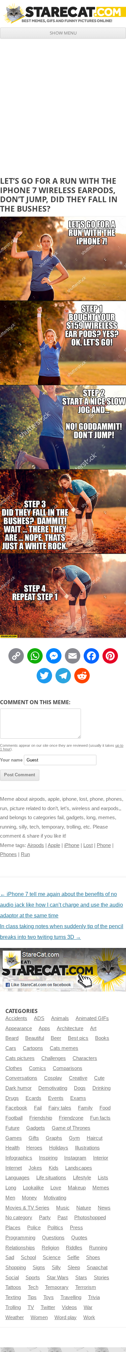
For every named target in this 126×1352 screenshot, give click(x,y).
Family (85, 1108)
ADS (39, 1018)
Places (12, 1227)
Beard (11, 1038)
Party (45, 1217)
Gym (74, 1138)
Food (105, 1108)
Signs (39, 1267)
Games (13, 1138)
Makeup (77, 1187)
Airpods (35, 845)
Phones (8, 854)
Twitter (48, 1307)
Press (76, 1227)
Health (12, 1147)
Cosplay (53, 1078)
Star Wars (58, 1277)
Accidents (16, 1018)
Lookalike (33, 1187)
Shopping (15, 1267)
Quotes (79, 1237)
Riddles (74, 1247)
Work (89, 1317)
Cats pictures (20, 1058)
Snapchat (97, 1267)
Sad (9, 1257)
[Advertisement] (63, 105)
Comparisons (67, 1068)
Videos (69, 1307)
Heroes (34, 1147)
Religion (50, 1247)
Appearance (18, 1028)
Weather (14, 1317)
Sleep (74, 1267)
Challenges (53, 1058)
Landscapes (78, 1168)
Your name (11, 760)
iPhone (71, 845)
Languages (17, 1177)
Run (25, 854)
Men (10, 1197)
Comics (37, 1068)
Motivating (55, 1197)
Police (34, 1227)
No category (18, 1217)
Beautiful (34, 1038)
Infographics (18, 1158)
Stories (101, 1277)
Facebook (16, 1108)
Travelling (70, 1297)
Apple (54, 845)
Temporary (57, 1287)
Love (55, 1187)
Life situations (51, 1177)
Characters (85, 1058)
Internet (13, 1168)
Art (93, 1028)
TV (31, 1307)
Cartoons (33, 1048)
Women (39, 1317)
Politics (55, 1227)
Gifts (34, 1138)
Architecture (70, 1028)
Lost (88, 845)
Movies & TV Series (27, 1207)
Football (14, 1118)
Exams (78, 1098)
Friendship (40, 1118)
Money (29, 1197)
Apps (44, 1028)
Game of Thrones (71, 1128)
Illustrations (87, 1147)
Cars (10, 1048)
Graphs (54, 1138)
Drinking (101, 1088)
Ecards (33, 1098)
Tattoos (13, 1287)
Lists (103, 1177)
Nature (83, 1207)
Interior (100, 1158)
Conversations (21, 1078)
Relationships (20, 1247)
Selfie (73, 1257)
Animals (60, 1018)
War (88, 1307)
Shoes (93, 1257)
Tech (33, 1287)
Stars (81, 1277)
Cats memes (64, 1048)
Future (12, 1128)
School (28, 1257)
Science (51, 1257)
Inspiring (48, 1158)
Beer (56, 1038)
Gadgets (35, 1128)
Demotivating (52, 1088)
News (104, 1207)
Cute (99, 1078)
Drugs (12, 1098)
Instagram (75, 1158)
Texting (13, 1297)
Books (102, 1038)
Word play (65, 1317)
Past (62, 1217)
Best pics (78, 1038)
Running (98, 1247)
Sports (33, 1277)
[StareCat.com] (63, 13)
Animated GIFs (92, 1018)
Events (56, 1098)
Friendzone (71, 1118)
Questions (53, 1237)
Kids (53, 1168)
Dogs (80, 1088)
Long (10, 1187)
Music (63, 1207)
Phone (104, 845)
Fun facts (100, 1118)
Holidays (58, 1147)
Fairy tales (59, 1108)
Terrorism (85, 1287)
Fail (38, 1108)
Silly (56, 1267)
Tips (32, 1297)
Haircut (94, 1138)
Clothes (13, 1068)
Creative (78, 1078)
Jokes (35, 1168)
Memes (100, 1187)
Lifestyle (82, 1177)
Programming (20, 1237)
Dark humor (18, 1088)
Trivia (94, 1297)
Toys (48, 1297)
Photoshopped (90, 1217)
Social (12, 1277)
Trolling (13, 1307)
